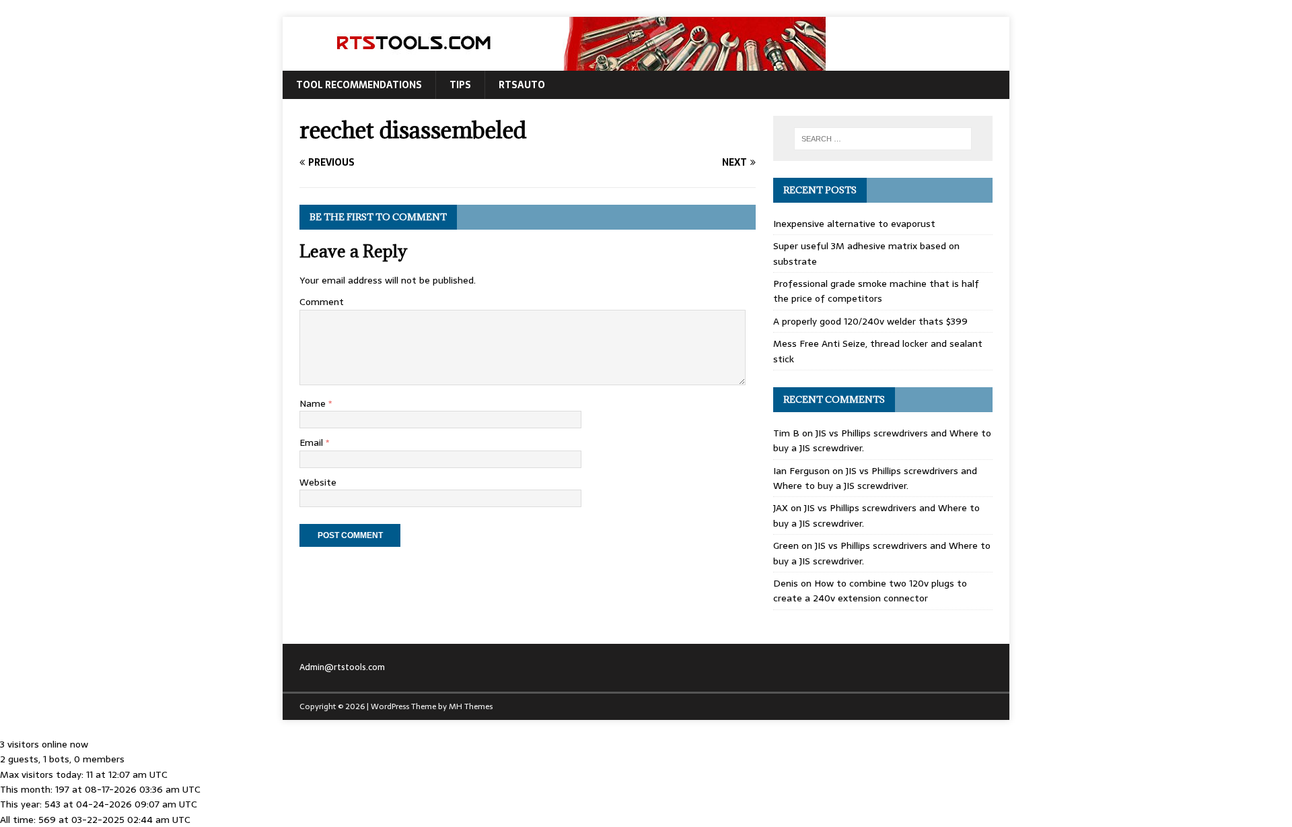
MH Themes (471, 706)
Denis (785, 583)
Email (312, 442)
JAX (780, 507)
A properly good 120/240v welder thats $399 (870, 321)
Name (313, 403)
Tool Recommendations (359, 84)
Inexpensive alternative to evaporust (854, 223)
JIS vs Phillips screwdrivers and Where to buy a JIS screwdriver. (875, 478)
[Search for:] (883, 138)
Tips (460, 84)
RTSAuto (522, 84)
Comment (321, 301)
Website (317, 482)
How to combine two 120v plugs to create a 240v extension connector (870, 590)
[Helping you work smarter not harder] (554, 63)
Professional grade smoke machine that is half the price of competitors (876, 291)
